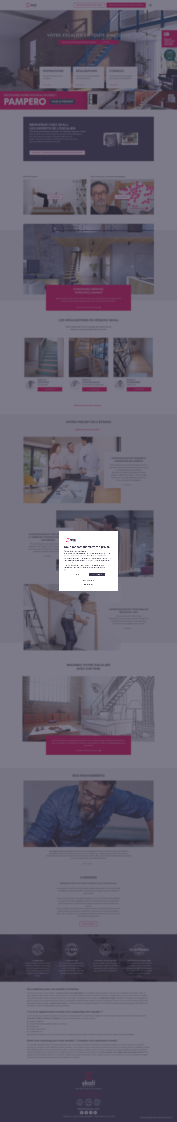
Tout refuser (80, 575)
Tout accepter (97, 575)
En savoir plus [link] (88, 584)
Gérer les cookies (88, 580)
